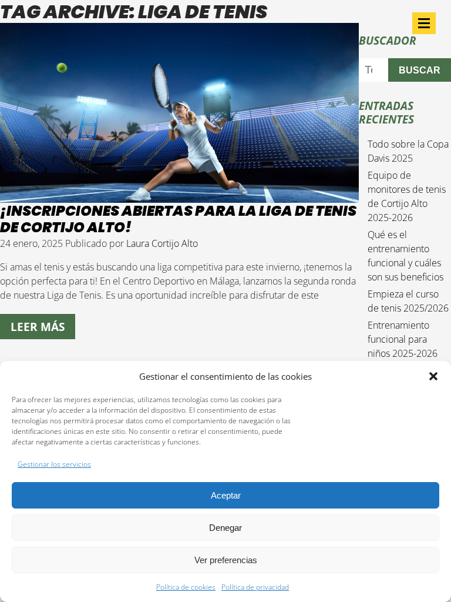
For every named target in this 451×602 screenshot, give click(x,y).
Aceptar (226, 495)
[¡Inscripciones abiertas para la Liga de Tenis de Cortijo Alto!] (179, 195)
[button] (433, 376)
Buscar (419, 70)
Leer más (38, 327)
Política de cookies (186, 587)
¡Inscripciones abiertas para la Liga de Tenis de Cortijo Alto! (178, 219)
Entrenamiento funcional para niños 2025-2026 (402, 339)
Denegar (225, 528)
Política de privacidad (255, 587)
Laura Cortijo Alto (162, 243)
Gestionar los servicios (54, 464)
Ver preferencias (225, 560)
